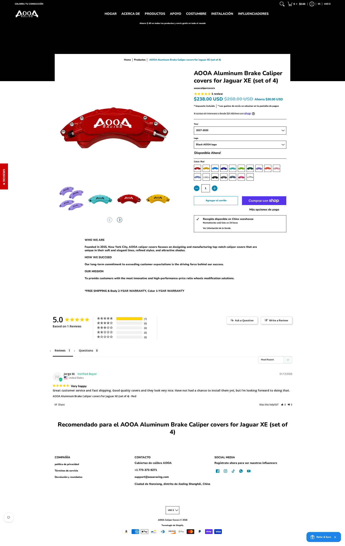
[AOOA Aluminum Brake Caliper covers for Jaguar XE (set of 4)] (71, 198)
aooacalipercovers (204, 88)
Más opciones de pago (264, 209)
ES (319, 3)
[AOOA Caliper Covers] (27, 14)
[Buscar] (282, 4)
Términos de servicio (66, 470)
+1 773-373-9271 (146, 470)
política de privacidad (67, 464)
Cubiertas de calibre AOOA (153, 463)
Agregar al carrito (216, 200)
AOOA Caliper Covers (168, 519)
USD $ (327, 3)
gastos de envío (232, 106)
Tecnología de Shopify (172, 525)
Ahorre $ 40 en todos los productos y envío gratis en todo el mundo (173, 23)
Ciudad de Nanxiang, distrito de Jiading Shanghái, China (172, 484)
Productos (140, 59)
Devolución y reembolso (68, 477)
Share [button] (61, 404)
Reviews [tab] (60, 350)
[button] (297, 4)
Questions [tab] (86, 350)
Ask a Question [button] (244, 320)
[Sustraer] (196, 188)
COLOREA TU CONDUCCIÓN (29, 3)
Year (196, 124)
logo (196, 138)
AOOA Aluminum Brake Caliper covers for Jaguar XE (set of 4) (91, 396)
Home (127, 59)
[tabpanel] (172, 266)
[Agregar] (214, 188)
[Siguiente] (119, 219)
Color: (199, 161)
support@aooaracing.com (152, 477)
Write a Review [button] (278, 320)
